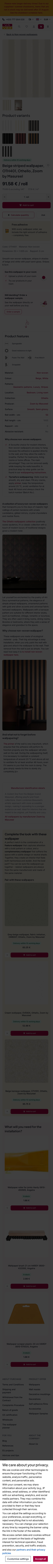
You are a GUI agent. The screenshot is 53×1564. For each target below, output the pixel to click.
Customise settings (18, 1558)
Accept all (40, 1558)
